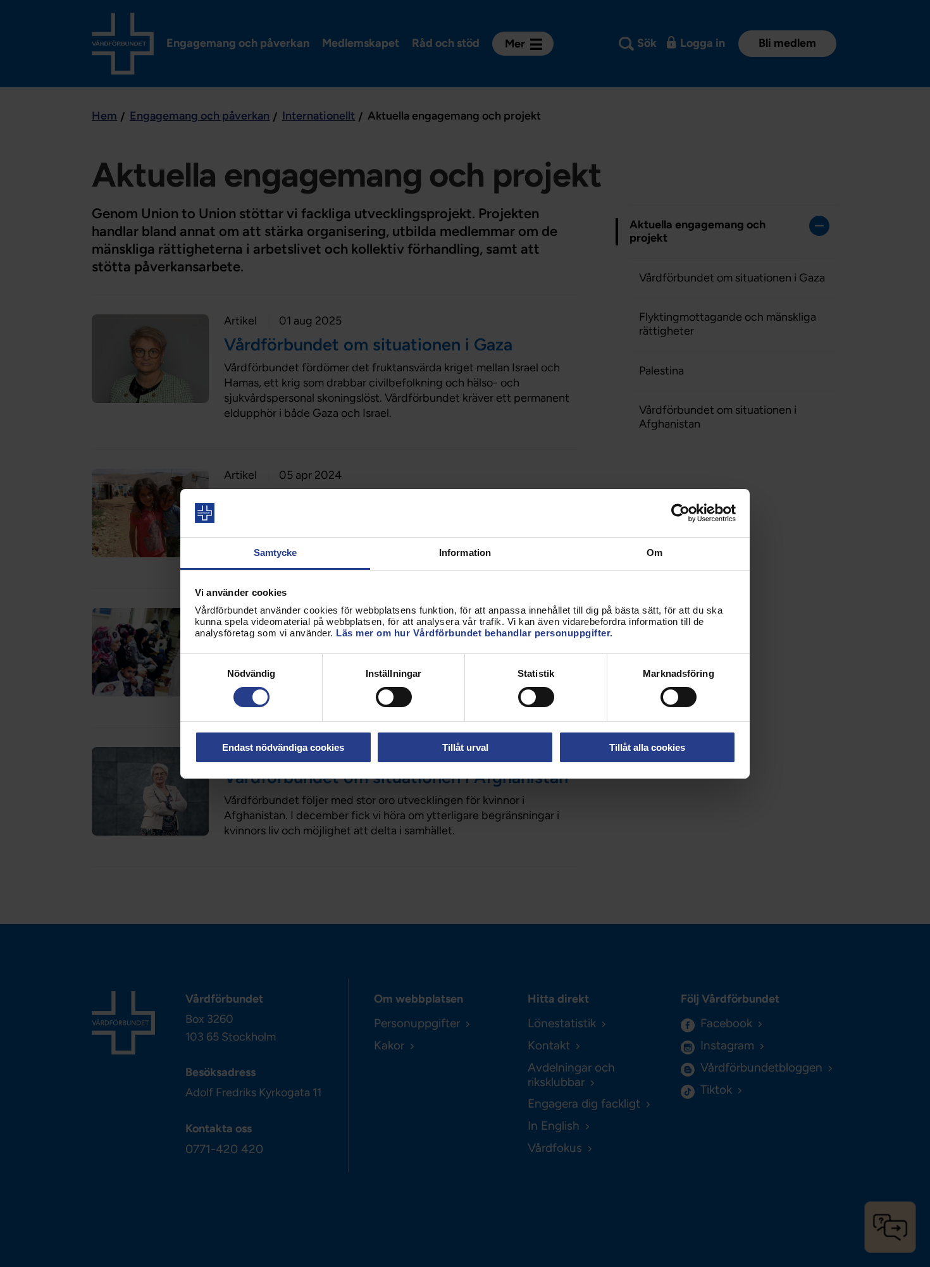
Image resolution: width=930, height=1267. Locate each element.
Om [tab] (654, 552)
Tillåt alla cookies (647, 747)
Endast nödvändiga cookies (283, 747)
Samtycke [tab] (275, 552)
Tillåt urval (465, 747)
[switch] (394, 697)
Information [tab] (465, 552)
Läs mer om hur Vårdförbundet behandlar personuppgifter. (474, 632)
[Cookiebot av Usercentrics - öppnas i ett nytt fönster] (680, 513)
